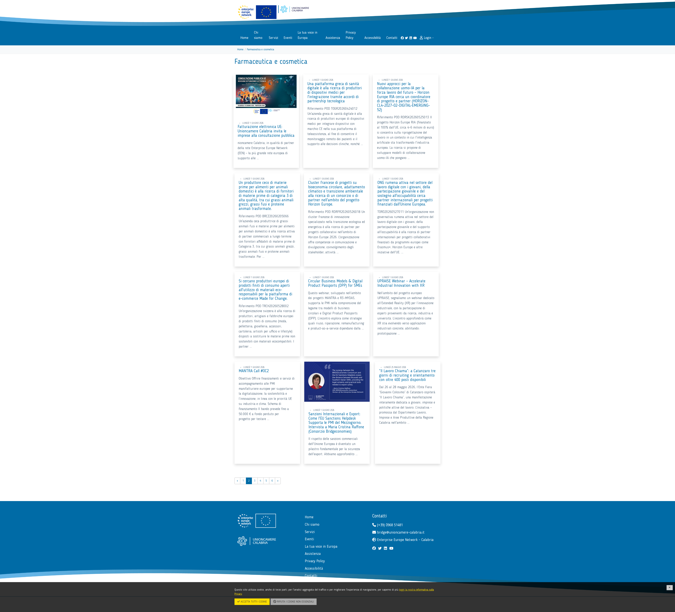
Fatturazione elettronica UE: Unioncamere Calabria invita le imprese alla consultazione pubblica (266, 131)
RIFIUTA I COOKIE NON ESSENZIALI (295, 601)
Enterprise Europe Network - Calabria (404, 540)
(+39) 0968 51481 (389, 525)
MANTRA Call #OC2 (254, 371)
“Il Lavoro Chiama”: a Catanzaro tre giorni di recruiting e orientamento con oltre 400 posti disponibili (407, 375)
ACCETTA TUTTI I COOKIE (253, 601)
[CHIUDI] (670, 587)
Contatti (379, 516)
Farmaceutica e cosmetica (260, 49)
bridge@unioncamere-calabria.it (400, 532)
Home (240, 49)
